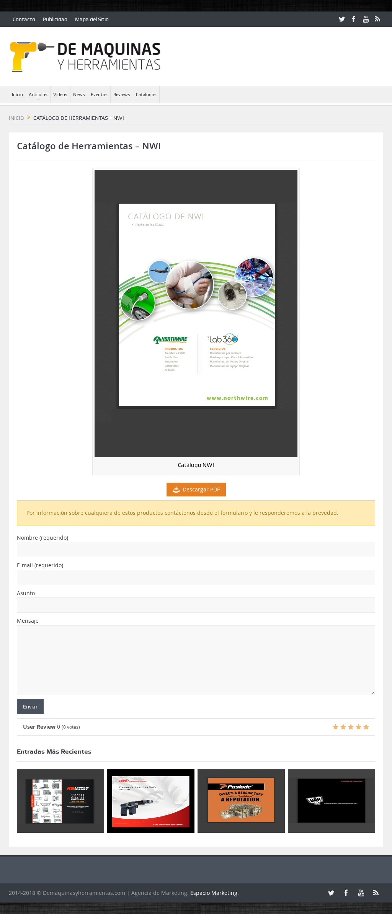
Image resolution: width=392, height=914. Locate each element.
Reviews (121, 94)
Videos (60, 94)
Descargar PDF (201, 489)
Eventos (99, 94)
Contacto (24, 19)
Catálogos (146, 94)
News (79, 94)
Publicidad (55, 19)
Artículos (38, 94)
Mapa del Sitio (92, 19)
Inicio (17, 94)
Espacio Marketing (213, 892)
